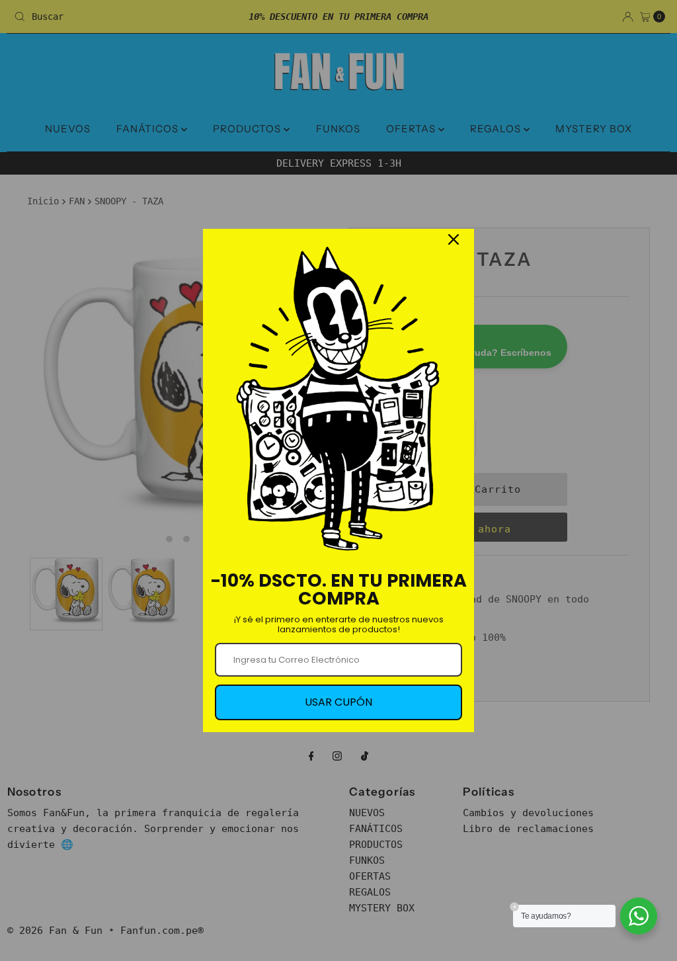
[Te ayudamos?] (638, 916)
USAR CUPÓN (338, 702)
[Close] (453, 239)
